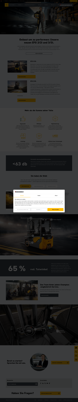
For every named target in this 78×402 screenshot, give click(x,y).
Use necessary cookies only (22, 209)
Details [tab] (39, 195)
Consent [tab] (22, 195)
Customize (38, 209)
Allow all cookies (55, 209)
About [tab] (56, 195)
